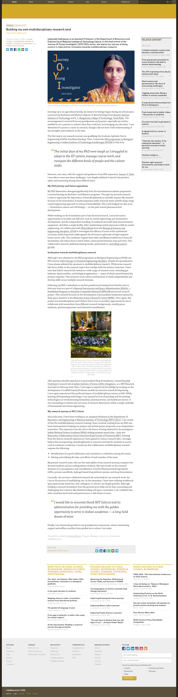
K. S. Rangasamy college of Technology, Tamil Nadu (99, 118)
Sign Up (8, 693)
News (31, 2)
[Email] (22, 49)
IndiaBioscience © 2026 (15, 690)
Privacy (35, 693)
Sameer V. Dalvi (126, 174)
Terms (28, 693)
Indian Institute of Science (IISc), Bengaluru (95, 384)
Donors (98, 658)
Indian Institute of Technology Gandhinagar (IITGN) (87, 142)
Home (14, 2)
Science (9, 41)
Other (29, 39)
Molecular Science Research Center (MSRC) (94, 297)
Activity (98, 661)
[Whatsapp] (19, 49)
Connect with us (35, 651)
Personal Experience (23, 44)
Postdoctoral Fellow (156, 668)
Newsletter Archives (37, 655)
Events (70, 2)
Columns (51, 2)
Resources (126, 2)
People (97, 655)
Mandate (98, 651)
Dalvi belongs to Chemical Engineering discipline (83, 261)
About (97, 648)
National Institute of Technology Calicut (81, 42)
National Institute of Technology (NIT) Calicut (99, 419)
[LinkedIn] (11, 49)
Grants (104, 2)
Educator (152, 671)
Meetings (54, 651)
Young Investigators (15, 46)
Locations (10, 664)
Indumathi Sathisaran (16, 33)
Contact (98, 664)
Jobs (87, 2)
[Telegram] (26, 49)
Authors (75, 651)
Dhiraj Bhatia (87, 228)
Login (15, 693)
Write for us (33, 648)
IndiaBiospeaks (56, 658)
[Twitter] (7, 49)
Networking (19, 41)
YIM (74, 658)
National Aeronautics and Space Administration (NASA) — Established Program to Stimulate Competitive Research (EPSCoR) (89, 289)
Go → (169, 2)
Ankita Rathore (74, 536)
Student (127, 668)
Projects (53, 648)
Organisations (78, 648)
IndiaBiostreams (57, 661)
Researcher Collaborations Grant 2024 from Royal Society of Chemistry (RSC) (84, 435)
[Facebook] (15, 49)
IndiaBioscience (89, 11)
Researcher (128, 671)
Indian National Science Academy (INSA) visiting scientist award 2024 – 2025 (84, 432)
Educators (76, 655)
